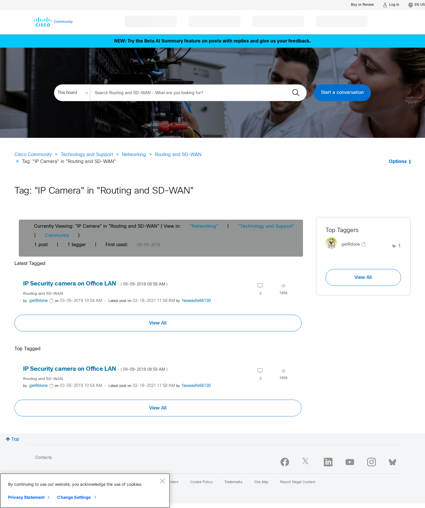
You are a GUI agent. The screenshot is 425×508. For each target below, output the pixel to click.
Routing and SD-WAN (178, 155)
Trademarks (233, 482)
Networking (134, 155)
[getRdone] (348, 251)
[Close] (162, 481)
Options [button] (398, 162)
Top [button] (15, 439)
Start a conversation (342, 92)
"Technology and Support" (266, 226)
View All (158, 323)
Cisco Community (33, 155)
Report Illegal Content (297, 482)
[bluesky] (392, 460)
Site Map (261, 482)
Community (57, 235)
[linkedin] (328, 462)
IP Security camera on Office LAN (95, 284)
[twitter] (306, 462)
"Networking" (204, 226)
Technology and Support (87, 155)
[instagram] (371, 462)
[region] (85, 490)
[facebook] (284, 462)
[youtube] (349, 462)
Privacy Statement (26, 497)
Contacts (43, 458)
